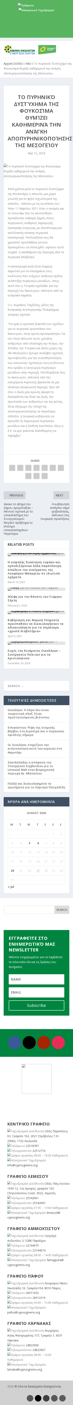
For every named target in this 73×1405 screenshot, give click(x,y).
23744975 (32, 1245)
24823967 (38, 1350)
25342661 (32, 1198)
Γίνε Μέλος (38, 31)
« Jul (11, 887)
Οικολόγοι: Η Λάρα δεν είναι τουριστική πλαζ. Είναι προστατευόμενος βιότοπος (28, 713)
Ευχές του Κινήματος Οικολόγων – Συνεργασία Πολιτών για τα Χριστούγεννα (34, 654)
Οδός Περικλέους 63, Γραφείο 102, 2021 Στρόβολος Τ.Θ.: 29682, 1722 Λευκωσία (37, 1136)
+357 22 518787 (43, 5)
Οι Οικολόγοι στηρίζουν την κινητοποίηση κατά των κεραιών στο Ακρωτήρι (35, 748)
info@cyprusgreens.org (36, 15)
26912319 (38, 1298)
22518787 (32, 1146)
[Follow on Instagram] (58, 1042)
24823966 (32, 1345)
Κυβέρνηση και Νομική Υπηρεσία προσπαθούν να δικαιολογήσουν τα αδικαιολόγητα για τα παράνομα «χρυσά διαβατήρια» (36, 625)
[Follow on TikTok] (62, 1398)
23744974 (38, 1250)
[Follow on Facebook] (14, 1042)
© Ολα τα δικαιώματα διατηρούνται (38, 1386)
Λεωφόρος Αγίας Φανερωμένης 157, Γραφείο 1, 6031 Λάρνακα (34, 1335)
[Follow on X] (29, 1042)
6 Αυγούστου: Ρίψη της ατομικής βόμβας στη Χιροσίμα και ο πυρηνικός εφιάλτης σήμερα (36, 731)
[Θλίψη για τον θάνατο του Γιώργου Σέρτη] (36, 589)
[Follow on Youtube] (43, 1042)
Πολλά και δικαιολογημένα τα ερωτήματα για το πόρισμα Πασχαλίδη (36, 785)
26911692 (32, 1293)
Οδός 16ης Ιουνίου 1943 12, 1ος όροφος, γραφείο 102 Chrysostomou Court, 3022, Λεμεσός (38, 1188)
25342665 (38, 1203)
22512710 (38, 1151)
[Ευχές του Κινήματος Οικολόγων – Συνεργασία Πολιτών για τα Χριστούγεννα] (36, 643)
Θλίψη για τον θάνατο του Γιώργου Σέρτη (35, 598)
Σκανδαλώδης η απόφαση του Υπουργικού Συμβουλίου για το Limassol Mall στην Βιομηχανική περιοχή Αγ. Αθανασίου (31, 767)
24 (12, 871)
